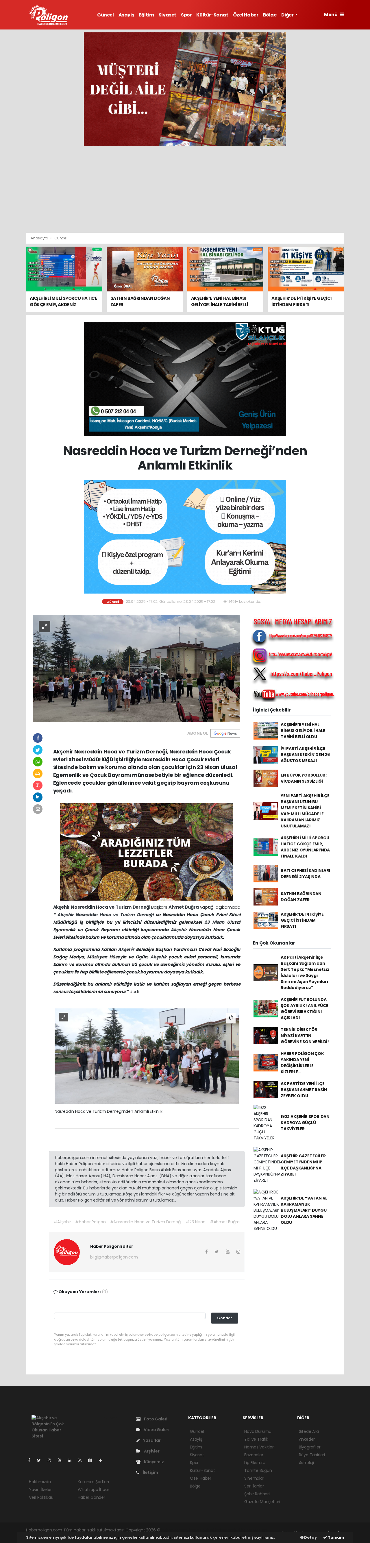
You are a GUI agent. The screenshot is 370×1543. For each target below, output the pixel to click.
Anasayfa (40, 238)
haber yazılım (254, 1530)
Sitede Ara (309, 1431)
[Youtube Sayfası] (62, 1460)
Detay (310, 1537)
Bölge (270, 15)
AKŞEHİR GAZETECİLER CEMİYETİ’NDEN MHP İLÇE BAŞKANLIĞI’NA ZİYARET (303, 1165)
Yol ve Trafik (256, 1439)
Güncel (105, 15)
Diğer (288, 15)
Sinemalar (254, 1478)
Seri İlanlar (254, 1486)
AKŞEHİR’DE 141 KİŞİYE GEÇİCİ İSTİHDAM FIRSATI (302, 920)
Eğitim (146, 15)
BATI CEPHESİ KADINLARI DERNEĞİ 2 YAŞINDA (305, 873)
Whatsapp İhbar (93, 1489)
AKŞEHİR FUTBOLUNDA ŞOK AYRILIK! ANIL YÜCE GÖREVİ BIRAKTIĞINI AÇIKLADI (304, 1009)
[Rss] (82, 1460)
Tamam (335, 1537)
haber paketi (201, 1530)
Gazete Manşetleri (262, 1502)
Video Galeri (156, 1430)
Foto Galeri (155, 1419)
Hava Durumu (257, 1431)
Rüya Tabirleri (312, 1455)
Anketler (307, 1439)
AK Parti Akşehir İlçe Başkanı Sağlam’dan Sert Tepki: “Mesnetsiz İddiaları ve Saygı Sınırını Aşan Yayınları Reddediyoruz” (305, 972)
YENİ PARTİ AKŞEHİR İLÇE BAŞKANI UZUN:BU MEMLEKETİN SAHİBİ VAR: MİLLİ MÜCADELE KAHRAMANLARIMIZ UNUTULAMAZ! (305, 811)
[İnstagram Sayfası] (52, 1460)
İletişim (150, 1472)
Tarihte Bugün (258, 1470)
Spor (186, 15)
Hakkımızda (40, 1482)
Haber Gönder (91, 1497)
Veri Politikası (41, 1497)
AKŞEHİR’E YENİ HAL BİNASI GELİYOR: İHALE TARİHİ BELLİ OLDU (303, 731)
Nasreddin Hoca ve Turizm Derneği (111, 907)
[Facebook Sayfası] (31, 1460)
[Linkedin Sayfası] (72, 1460)
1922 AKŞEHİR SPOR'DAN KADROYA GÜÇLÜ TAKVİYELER (305, 1123)
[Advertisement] (185, 189)
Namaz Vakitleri (259, 1447)
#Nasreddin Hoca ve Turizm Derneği (146, 1222)
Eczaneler (253, 1455)
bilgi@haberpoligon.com (114, 1257)
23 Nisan (215, 922)
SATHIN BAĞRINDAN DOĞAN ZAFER (301, 897)
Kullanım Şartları (93, 1482)
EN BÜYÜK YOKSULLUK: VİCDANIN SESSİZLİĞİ (303, 778)
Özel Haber (245, 15)
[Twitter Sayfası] (41, 1460)
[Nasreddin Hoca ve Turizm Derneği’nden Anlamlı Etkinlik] (136, 668)
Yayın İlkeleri (40, 1489)
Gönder (224, 1317)
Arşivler (151, 1451)
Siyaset (167, 15)
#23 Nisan (195, 1222)
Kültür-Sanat (212, 15)
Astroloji (306, 1463)
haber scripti (227, 1530)
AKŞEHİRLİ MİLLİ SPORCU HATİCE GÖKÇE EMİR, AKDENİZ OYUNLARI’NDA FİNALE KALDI (305, 847)
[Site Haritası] (92, 1460)
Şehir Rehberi (257, 1494)
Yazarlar (151, 1440)
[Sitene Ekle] (103, 1460)
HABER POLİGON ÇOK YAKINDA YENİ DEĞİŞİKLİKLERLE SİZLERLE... (302, 1063)
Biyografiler (310, 1447)
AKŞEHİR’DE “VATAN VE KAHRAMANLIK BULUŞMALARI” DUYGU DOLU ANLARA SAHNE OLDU (304, 1210)
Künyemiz (153, 1462)
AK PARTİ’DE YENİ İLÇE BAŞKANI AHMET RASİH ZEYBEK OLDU (304, 1090)
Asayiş (126, 15)
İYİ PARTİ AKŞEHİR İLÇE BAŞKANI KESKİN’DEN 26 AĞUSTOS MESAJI (305, 755)
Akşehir (62, 907)
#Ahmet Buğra (225, 1222)
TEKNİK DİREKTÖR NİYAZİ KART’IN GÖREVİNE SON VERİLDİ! (305, 1036)
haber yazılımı (174, 1530)
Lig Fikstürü (254, 1463)
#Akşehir (62, 1222)
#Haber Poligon (90, 1222)
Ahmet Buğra (184, 907)
